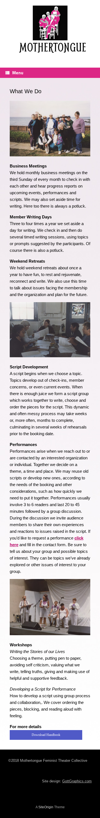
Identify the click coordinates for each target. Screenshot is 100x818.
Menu (17, 72)
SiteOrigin (45, 807)
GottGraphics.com (77, 781)
